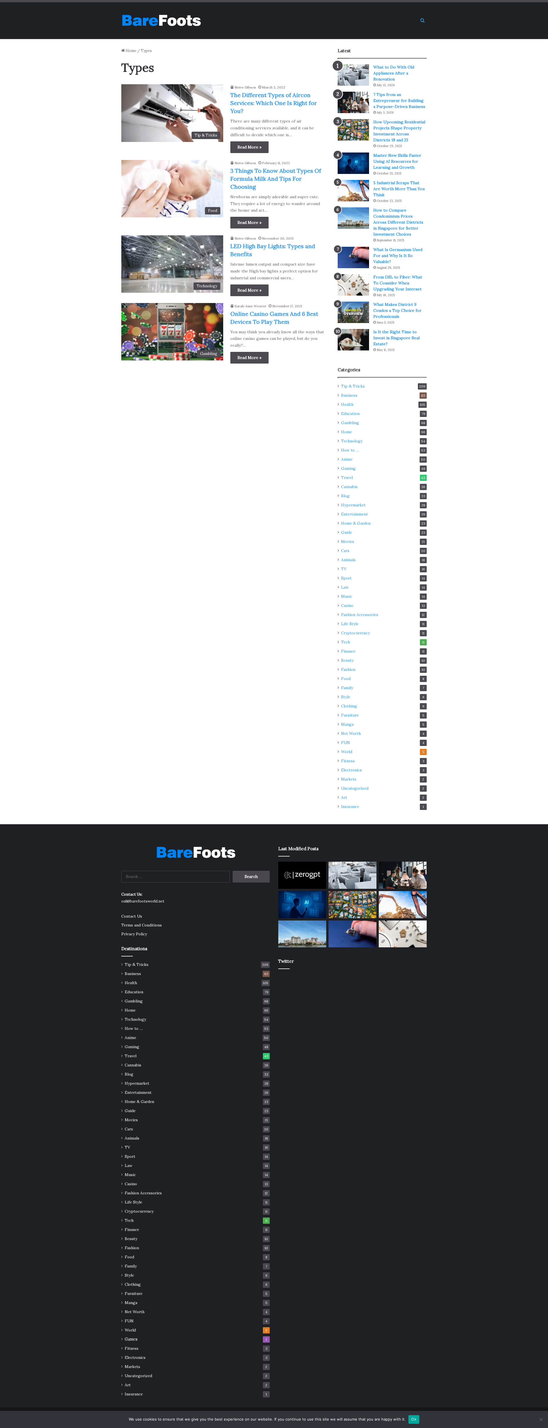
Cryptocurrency (355, 632)
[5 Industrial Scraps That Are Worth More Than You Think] (353, 190)
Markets (348, 779)
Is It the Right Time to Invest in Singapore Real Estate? (396, 337)
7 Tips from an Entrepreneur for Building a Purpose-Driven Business (399, 100)
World (346, 751)
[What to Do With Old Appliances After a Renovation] (353, 75)
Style (345, 696)
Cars (345, 550)
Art (344, 797)
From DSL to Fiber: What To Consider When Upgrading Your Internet (397, 283)
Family (347, 687)
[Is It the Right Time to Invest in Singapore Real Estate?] (353, 339)
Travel (347, 477)
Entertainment (354, 514)
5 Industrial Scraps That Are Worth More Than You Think (399, 188)
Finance (348, 651)
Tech (345, 642)
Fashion (348, 669)
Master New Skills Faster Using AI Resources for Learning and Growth (397, 161)
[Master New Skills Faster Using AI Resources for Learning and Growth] (353, 163)
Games (131, 1339)
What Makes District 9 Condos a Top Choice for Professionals (397, 310)
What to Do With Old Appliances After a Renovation (393, 73)
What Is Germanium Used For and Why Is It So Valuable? (397, 255)
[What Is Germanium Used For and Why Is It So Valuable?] (353, 257)
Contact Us (131, 916)
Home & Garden (355, 523)
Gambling (350, 422)
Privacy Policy (134, 933)
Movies (347, 541)
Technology (351, 441)
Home (130, 50)
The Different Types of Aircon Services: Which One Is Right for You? (273, 103)
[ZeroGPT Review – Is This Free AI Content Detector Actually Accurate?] (302, 875)
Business (349, 395)
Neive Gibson (245, 87)
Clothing (349, 706)
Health (347, 404)
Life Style (349, 623)
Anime (346, 459)
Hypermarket (353, 505)
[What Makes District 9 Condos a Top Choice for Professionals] (353, 312)
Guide (346, 532)
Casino (347, 605)
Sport (346, 578)
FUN (345, 742)
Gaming (348, 468)
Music (346, 596)
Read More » (249, 147)
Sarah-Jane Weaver (250, 306)
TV (343, 568)
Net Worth (351, 733)
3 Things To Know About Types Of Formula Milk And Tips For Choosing (275, 178)
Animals (348, 559)
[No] (541, 1419)
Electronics (351, 770)
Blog (345, 495)
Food (345, 678)
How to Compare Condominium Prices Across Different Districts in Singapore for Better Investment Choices (398, 222)
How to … (350, 450)
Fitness (348, 760)
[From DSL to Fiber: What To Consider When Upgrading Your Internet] (353, 285)
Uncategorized (354, 788)
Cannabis (349, 486)
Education (350, 413)
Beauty (347, 660)
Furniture (350, 715)
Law (345, 587)
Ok (413, 1419)
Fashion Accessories (359, 614)
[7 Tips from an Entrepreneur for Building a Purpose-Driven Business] (353, 102)
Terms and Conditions (141, 925)
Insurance (350, 806)
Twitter (286, 961)
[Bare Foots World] (161, 20)
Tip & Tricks (353, 386)
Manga (347, 724)
